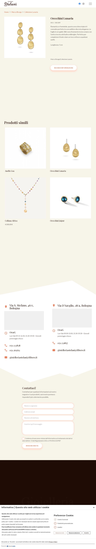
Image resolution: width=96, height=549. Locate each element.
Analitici (59, 527)
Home (6, 12)
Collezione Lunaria (31, 12)
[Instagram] (83, 4)
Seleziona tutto (59, 533)
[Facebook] (79, 4)
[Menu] (90, 3)
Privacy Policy (53, 542)
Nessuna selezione (74, 533)
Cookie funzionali (62, 519)
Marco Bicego (16, 12)
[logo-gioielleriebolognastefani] (10, 3)
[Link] (25, 150)
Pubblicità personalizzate (65, 523)
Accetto (86, 533)
